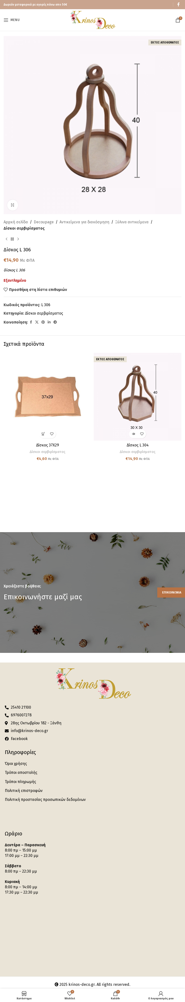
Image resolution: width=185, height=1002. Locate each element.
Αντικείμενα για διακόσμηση (84, 222)
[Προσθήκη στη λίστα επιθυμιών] (51, 434)
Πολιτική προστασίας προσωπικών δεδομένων (45, 799)
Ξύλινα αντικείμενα (132, 222)
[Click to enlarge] (12, 205)
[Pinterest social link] (43, 322)
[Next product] (18, 239)
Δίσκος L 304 (138, 445)
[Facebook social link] (178, 4)
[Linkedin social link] (49, 322)
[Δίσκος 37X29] (47, 397)
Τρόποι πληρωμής (20, 781)
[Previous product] (6, 239)
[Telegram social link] (55, 322)
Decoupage (44, 222)
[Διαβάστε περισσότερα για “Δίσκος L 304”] (133, 434)
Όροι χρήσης (16, 763)
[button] (43, 434)
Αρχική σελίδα (16, 222)
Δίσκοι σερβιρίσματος (24, 228)
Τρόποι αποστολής (21, 772)
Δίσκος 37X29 (47, 445)
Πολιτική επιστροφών (24, 790)
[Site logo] (92, 19)
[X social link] (37, 322)
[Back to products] (12, 239)
